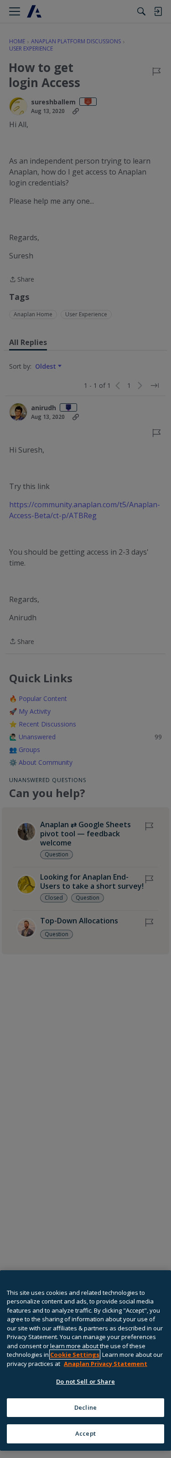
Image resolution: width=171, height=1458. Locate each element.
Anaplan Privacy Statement (105, 1364)
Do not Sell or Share (85, 1381)
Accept (85, 1433)
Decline (85, 1407)
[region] (85, 1360)
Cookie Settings (74, 1354)
